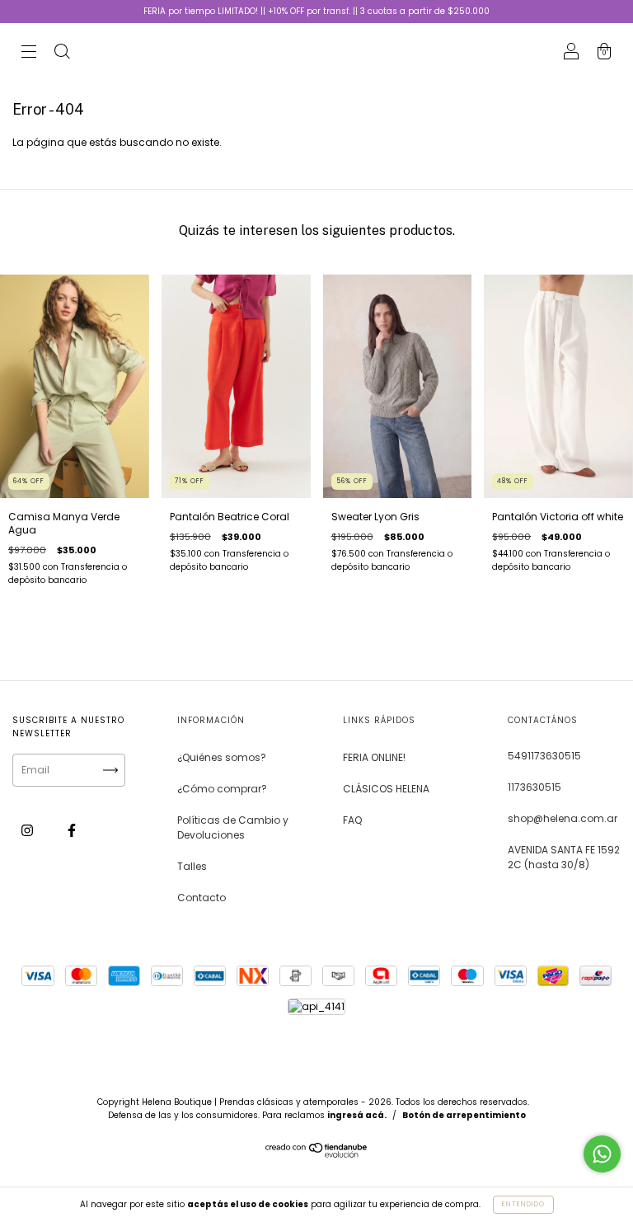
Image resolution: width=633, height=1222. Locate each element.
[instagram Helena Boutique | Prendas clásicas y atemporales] (28, 830)
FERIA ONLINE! (374, 757)
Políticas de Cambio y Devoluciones (232, 827)
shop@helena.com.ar (562, 818)
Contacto (201, 898)
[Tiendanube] (316, 1154)
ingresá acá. (357, 1115)
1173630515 (534, 787)
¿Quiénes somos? (221, 757)
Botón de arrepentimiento (464, 1115)
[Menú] (29, 53)
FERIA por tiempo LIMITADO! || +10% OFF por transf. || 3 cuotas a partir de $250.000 (316, 11)
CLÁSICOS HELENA (386, 789)
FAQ (352, 820)
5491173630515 (544, 756)
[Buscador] (62, 53)
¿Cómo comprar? (222, 789)
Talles (192, 866)
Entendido (523, 1204)
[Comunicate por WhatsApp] (602, 1154)
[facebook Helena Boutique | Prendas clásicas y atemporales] (72, 830)
